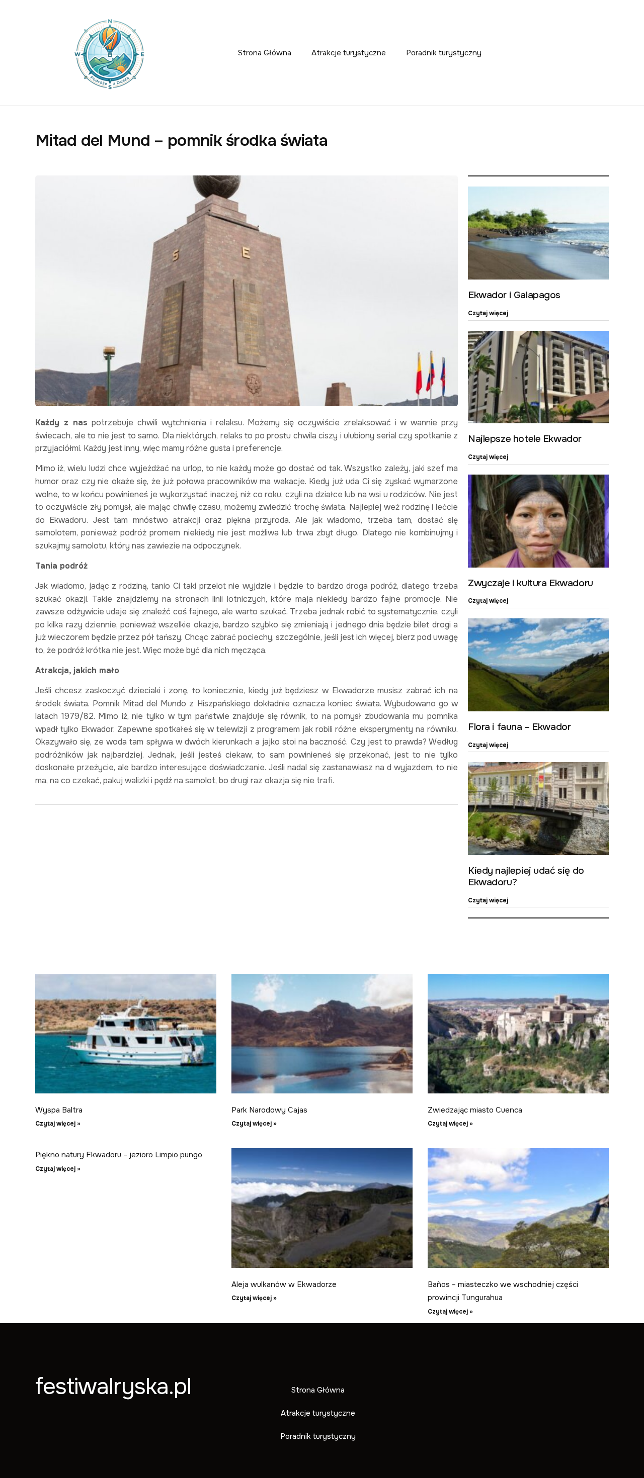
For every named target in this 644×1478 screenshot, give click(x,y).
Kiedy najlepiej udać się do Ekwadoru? (526, 876)
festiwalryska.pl (113, 1386)
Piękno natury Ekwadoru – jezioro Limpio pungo (118, 1155)
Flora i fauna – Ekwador (519, 727)
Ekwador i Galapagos (514, 295)
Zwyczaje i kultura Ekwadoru (530, 583)
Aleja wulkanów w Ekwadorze (284, 1284)
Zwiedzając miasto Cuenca (475, 1110)
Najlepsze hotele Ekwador (525, 439)
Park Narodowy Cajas (269, 1110)
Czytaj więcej (488, 313)
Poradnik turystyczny (443, 53)
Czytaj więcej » (57, 1124)
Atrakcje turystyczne (348, 53)
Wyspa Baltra (59, 1110)
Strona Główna (264, 53)
